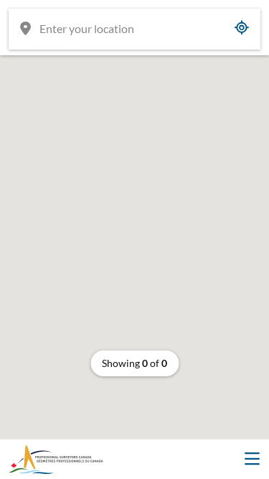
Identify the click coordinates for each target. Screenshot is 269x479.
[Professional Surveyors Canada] (56, 459)
